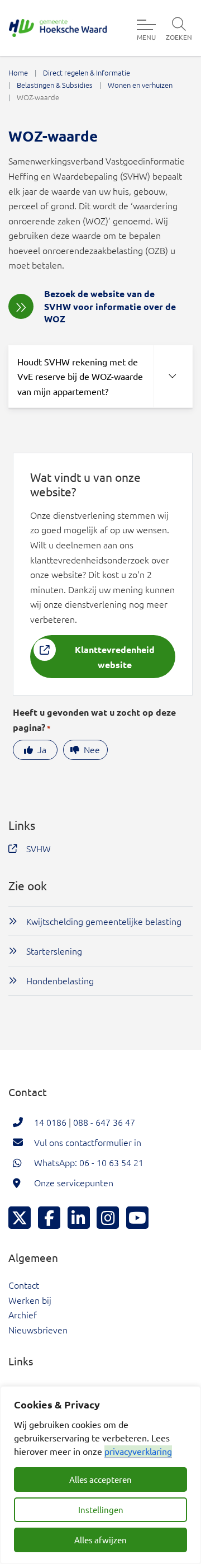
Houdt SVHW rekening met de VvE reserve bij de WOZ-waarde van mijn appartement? (80, 376)
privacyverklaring (138, 1451)
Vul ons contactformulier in (87, 1142)
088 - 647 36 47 (104, 1122)
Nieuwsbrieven (38, 1329)
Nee (92, 749)
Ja (41, 749)
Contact (23, 1285)
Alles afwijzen (100, 1539)
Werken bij (29, 1300)
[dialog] (100, 1475)
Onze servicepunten (73, 1182)
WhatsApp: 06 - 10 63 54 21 (88, 1162)
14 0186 (50, 1122)
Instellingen (100, 1509)
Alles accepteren (100, 1479)
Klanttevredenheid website (115, 657)
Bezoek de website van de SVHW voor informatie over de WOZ (110, 306)
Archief (22, 1314)
